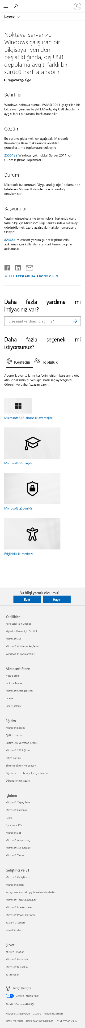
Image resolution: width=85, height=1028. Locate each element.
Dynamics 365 (14, 825)
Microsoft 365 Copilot (18, 847)
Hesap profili (13, 675)
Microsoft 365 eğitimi (19, 463)
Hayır (56, 599)
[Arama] (75, 321)
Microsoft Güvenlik (16, 810)
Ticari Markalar (14, 1021)
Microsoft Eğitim (15, 727)
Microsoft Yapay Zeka (18, 802)
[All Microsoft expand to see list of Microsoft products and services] (6, 6)
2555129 (10, 155)
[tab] (19, 362)
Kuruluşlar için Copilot (18, 623)
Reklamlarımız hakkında (39, 1021)
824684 (10, 239)
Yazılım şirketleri (15, 922)
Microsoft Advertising (18, 840)
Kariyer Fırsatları (15, 952)
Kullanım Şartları (53, 1013)
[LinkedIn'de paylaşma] (16, 266)
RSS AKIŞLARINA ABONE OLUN (33, 276)
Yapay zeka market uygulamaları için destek (31, 892)
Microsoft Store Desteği (19, 691)
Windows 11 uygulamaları (20, 654)
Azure (9, 817)
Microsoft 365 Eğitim (18, 750)
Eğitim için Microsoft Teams (22, 743)
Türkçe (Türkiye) (22, 988)
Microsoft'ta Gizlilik (17, 967)
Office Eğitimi (13, 758)
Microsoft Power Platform (20, 915)
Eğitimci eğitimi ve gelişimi (21, 765)
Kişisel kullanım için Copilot (21, 631)
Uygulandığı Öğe (19, 80)
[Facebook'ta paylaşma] (7, 266)
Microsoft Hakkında (17, 959)
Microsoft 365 (13, 638)
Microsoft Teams (15, 855)
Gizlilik (37, 1013)
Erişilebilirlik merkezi (18, 553)
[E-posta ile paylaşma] (27, 266)
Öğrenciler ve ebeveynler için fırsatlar (27, 773)
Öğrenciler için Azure (18, 780)
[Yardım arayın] (17, 6)
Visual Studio (13, 930)
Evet (27, 599)
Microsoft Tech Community (21, 900)
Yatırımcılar (12, 974)
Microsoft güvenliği (18, 508)
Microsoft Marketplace (19, 907)
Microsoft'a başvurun (18, 1013)
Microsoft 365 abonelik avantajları (28, 417)
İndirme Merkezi (15, 683)
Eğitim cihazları (14, 735)
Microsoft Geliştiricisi (18, 877)
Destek (9, 16)
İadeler (10, 698)
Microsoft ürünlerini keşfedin (22, 646)
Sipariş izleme (14, 706)
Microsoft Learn (15, 884)
